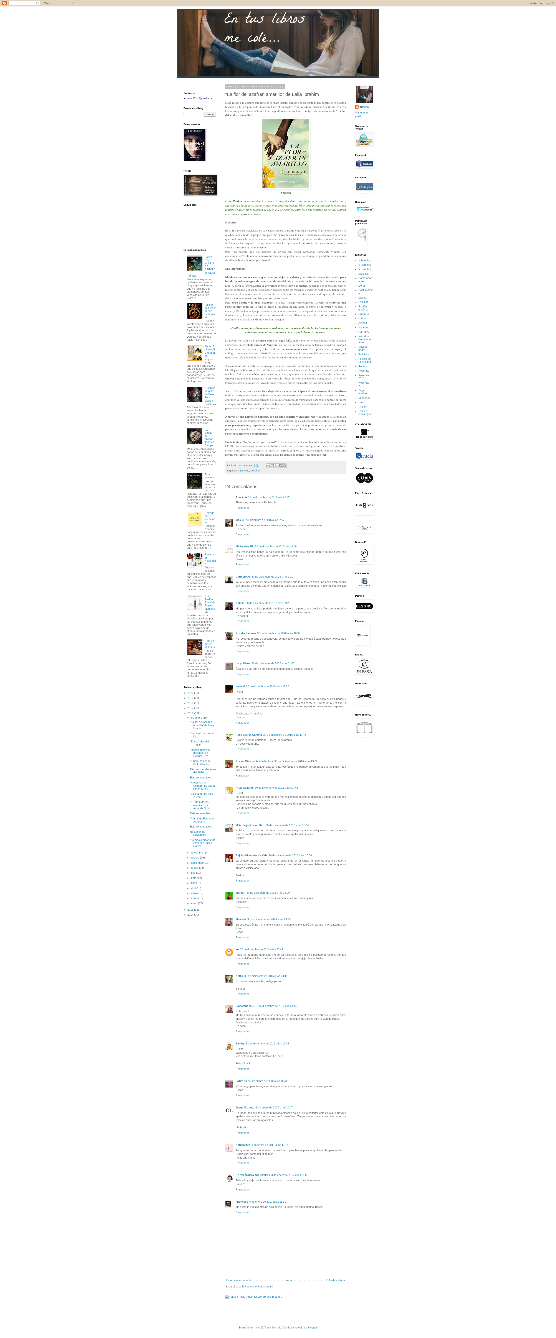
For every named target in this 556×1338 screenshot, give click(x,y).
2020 (190, 692)
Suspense (364, 397)
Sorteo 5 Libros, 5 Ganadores (210, 351)
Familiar (363, 302)
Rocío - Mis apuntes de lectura (254, 761)
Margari (240, 892)
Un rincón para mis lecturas (253, 1175)
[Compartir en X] (276, 465)
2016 (190, 713)
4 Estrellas (243, 470)
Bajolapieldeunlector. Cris (251, 855)
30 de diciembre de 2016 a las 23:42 (261, 949)
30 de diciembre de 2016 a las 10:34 (278, 633)
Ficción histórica (363, 308)
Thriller (362, 406)
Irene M (240, 686)
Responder (242, 507)
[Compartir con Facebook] (280, 465)
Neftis (239, 976)
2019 (190, 697)
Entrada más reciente (239, 1280)
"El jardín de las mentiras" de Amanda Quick (200, 805)
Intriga (362, 318)
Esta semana (209, 476)
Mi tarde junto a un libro (250, 825)
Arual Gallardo (244, 787)
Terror (361, 402)
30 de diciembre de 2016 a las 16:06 (290, 855)
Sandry (240, 1043)
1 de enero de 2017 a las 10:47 (274, 1107)
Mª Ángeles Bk (245, 546)
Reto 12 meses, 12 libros (210, 644)
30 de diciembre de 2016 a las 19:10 (269, 919)
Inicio (289, 1280)
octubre (195, 857)
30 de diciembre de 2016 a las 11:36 (267, 686)
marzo (194, 893)
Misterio (363, 327)
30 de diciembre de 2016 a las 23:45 (266, 976)
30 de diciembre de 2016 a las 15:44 (287, 825)
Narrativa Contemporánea (365, 339)
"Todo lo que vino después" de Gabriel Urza (200, 753)
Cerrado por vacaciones (210, 518)
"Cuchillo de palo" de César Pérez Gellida (210, 394)
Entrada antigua (335, 1280)
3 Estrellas (364, 260)
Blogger (312, 1327)
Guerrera (363, 314)
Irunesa (364, 106)
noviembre (197, 852)
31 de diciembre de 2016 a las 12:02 (267, 1043)
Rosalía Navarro (246, 633)
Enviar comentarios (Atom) (257, 1286)
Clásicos (363, 273)
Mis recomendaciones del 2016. (203, 771)
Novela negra (362, 348)
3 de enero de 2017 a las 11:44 (270, 1144)
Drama (362, 297)
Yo (237, 949)
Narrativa (363, 331)
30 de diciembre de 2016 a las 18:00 (268, 892)
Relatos (362, 366)
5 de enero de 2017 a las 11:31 (267, 1201)
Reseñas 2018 (363, 377)
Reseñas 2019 (363, 384)
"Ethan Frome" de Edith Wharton (200, 763)
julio (193, 872)
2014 (190, 914)
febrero (195, 898)
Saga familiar (362, 392)
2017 (190, 708)
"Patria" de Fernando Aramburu (202, 820)
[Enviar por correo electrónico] (268, 465)
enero (194, 903)
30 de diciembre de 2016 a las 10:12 (267, 603)
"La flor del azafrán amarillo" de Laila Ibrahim (202, 725)
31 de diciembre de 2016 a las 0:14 (276, 1006)
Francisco (242, 1201)
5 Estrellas (364, 269)
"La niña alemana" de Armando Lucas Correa (202, 843)
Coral (361, 285)
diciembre (196, 717)
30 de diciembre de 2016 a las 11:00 (273, 663)
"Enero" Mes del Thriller (199, 743)
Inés (238, 520)
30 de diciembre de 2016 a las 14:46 (276, 787)
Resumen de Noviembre (210, 559)
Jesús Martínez (245, 1107)
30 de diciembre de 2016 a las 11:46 (284, 734)
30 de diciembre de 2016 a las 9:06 (276, 546)
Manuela (241, 919)
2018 (190, 703)
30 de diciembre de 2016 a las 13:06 (296, 761)
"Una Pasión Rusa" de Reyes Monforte (210, 602)
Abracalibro (243, 1144)
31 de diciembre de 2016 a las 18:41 (265, 1081)
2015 (190, 909)
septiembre (197, 862)
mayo (194, 883)
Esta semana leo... (201, 777)
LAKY (239, 1081)
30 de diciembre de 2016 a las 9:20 (272, 576)
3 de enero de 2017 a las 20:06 (289, 1175)
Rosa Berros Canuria (249, 734)
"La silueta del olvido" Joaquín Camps (209, 437)
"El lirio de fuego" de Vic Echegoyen (210, 311)
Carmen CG (243, 576)
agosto (194, 867)
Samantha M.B (245, 1006)
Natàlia (240, 603)
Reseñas (255, 470)
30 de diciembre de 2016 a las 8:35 (263, 520)
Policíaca (363, 354)
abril (193, 888)
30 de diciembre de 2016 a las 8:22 (269, 497)
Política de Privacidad (364, 360)
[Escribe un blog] (272, 465)
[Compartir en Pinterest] (284, 465)
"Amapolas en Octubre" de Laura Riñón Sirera (202, 785)
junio (193, 878)
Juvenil (362, 322)
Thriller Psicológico (365, 413)
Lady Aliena (243, 663)
